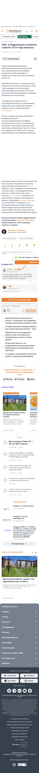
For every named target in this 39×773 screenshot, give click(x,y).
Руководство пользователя (19, 736)
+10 (29, 282)
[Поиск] (27, 31)
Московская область (9, 238)
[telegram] (14, 691)
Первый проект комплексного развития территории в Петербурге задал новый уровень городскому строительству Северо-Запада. (13, 421)
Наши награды (19, 739)
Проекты (5, 663)
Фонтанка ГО (33, 26)
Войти (8, 311)
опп (8, 286)
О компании (7, 643)
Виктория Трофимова (17, 230)
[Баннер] (25, 36)
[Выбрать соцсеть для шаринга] (35, 59)
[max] (9, 691)
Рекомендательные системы (19, 730)
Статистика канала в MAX (12, 653)
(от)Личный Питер (20, 26)
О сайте (5, 617)
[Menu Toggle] (2, 31)
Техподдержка (8, 627)
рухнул (30, 186)
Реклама (5, 632)
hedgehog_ (10, 269)
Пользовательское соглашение (19, 719)
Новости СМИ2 (8, 387)
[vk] (20, 691)
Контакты (6, 622)
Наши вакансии (8, 648)
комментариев (12, 59)
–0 (35, 282)
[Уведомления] (31, 31)
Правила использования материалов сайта (19, 725)
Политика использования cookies (19, 727)
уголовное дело (26, 200)
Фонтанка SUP (6, 26)
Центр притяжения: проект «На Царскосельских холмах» (14, 415)
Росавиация (6, 110)
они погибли (15, 195)
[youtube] (25, 691)
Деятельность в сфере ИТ (19, 733)
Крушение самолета (26, 238)
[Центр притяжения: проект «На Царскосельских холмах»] (14, 403)
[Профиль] (36, 31)
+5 (29, 295)
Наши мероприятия (10, 637)
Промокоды (19, 502)
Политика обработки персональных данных (19, 722)
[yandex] (30, 691)
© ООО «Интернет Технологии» (19, 760)
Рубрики (5, 612)
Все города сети (8, 658)
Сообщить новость (10, 606)
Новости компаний (12, 552)
